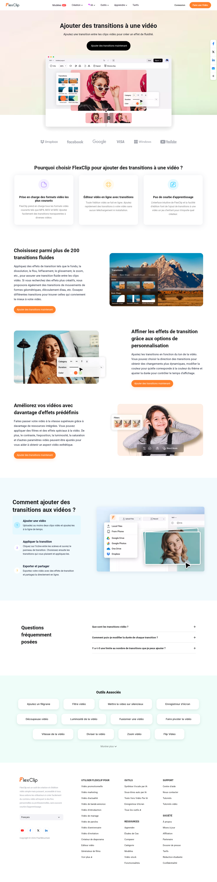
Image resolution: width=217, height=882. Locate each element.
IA (92, 5)
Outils (104, 5)
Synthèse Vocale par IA (135, 786)
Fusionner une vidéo (131, 719)
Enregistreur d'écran (177, 704)
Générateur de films (91, 851)
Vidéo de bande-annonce (93, 804)
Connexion (179, 5)
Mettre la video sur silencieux (125, 704)
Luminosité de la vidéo (83, 719)
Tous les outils (131, 810)
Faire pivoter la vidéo (178, 719)
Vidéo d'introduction (91, 810)
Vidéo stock (130, 857)
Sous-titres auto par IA (135, 792)
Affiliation (167, 833)
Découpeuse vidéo (37, 719)
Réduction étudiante (172, 857)
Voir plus (85, 857)
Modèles (56, 5)
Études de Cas (131, 833)
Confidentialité (170, 863)
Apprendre (119, 5)
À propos (167, 821)
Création (76, 5)
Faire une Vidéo (200, 5)
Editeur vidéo (87, 845)
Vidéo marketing (89, 792)
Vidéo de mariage (90, 816)
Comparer (129, 839)
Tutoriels (167, 798)
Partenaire (168, 839)
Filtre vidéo (79, 704)
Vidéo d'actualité (89, 798)
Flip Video (170, 734)
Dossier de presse (172, 845)
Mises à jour (169, 827)
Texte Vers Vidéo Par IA (136, 798)
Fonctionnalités (132, 863)
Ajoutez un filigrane (38, 704)
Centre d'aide (169, 786)
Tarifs (136, 5)
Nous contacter (170, 792)
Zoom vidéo (134, 734)
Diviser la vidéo (96, 734)
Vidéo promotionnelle (92, 786)
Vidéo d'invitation (89, 833)
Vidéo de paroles (89, 821)
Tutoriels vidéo (170, 804)
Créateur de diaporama (92, 839)
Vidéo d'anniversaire (91, 827)
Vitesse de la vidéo (53, 734)
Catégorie (129, 845)
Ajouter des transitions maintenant (35, 309)
